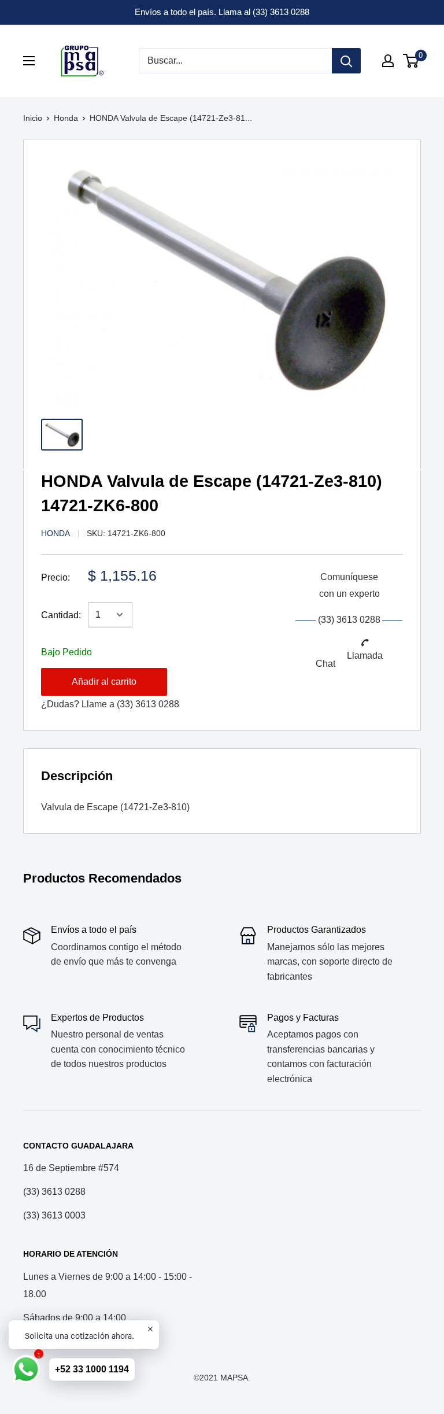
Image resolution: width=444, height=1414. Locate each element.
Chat (325, 664)
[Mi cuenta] (388, 60)
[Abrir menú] (29, 60)
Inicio (32, 118)
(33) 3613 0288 (148, 704)
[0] (411, 61)
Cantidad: (61, 615)
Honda (66, 118)
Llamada (365, 655)
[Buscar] (346, 60)
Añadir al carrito (104, 681)
